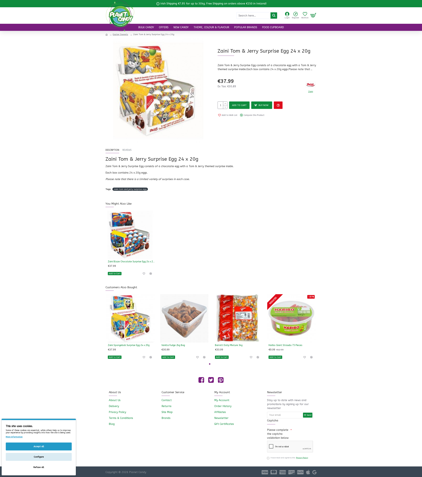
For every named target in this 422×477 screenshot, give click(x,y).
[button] (209, 364)
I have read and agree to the (289, 458)
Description (112, 150)
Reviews (127, 150)
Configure (39, 457)
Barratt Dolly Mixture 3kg (228, 345)
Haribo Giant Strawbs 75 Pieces (285, 345)
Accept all (39, 446)
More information (14, 437)
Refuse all (38, 467)
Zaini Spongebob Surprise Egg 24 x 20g (129, 345)
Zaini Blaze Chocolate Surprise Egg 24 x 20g (131, 261)
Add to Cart (239, 105)
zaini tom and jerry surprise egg (130, 189)
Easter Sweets (120, 34)
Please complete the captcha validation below (278, 433)
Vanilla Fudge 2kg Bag (173, 345)
